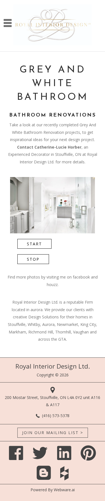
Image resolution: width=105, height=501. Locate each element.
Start (34, 243)
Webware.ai (64, 489)
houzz (52, 284)
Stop (33, 259)
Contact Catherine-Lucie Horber (49, 147)
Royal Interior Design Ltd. (52, 366)
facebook (81, 277)
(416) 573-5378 (55, 415)
